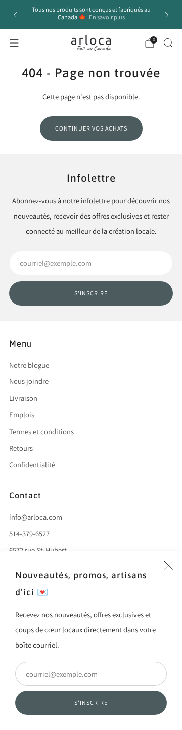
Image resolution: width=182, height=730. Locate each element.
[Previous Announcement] (15, 15)
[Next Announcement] (167, 15)
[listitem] (91, 14)
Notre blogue (29, 365)
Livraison (23, 398)
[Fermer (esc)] (168, 565)
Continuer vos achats (91, 128)
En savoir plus (107, 17)
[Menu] (14, 43)
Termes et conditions (41, 431)
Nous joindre (29, 381)
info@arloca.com (35, 517)
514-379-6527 (29, 533)
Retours (21, 448)
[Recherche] (168, 42)
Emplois (21, 414)
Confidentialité (32, 464)
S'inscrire (91, 702)
